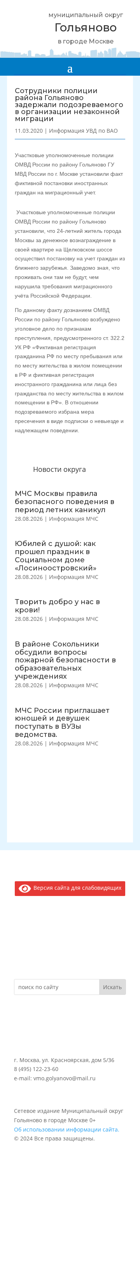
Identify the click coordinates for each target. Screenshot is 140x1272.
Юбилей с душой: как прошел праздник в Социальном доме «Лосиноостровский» (55, 555)
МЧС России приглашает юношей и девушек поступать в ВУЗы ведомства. (62, 722)
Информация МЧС (73, 518)
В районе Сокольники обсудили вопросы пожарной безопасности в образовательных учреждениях (65, 660)
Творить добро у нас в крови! (57, 606)
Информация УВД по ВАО (83, 130)
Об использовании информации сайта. (66, 1129)
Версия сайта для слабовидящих (76, 887)
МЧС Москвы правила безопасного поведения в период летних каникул (64, 501)
